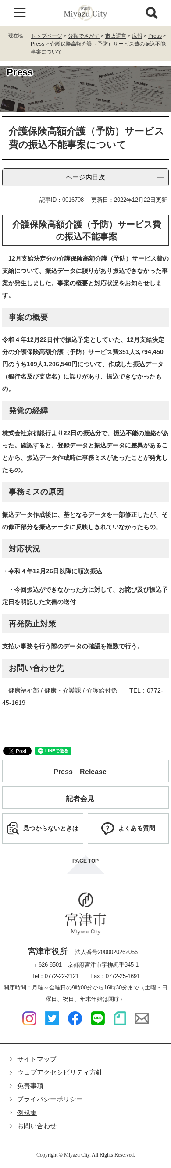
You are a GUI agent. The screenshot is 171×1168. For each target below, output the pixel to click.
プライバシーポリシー (50, 1099)
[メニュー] (19, 13)
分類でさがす (84, 36)
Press (155, 36)
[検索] (151, 13)
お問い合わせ (37, 1125)
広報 (137, 36)
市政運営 (115, 36)
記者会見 (80, 798)
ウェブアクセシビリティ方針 (60, 1072)
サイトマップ (37, 1059)
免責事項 (30, 1085)
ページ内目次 (85, 177)
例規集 (27, 1112)
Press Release (80, 771)
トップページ (46, 36)
